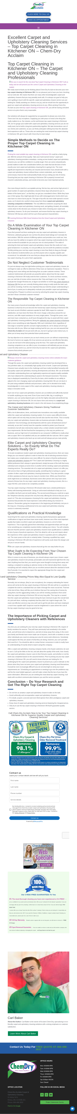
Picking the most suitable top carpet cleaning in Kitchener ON (29, 154)
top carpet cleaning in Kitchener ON (35, 108)
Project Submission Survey (55, 1102)
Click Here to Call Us (38, 14)
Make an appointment (38, 20)
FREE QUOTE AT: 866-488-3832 (51, 1048)
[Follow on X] (46, 1095)
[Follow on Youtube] (51, 1095)
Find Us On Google (14, 1106)
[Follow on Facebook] (42, 1095)
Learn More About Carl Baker (23, 1033)
